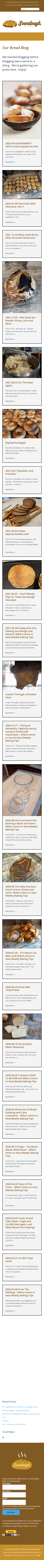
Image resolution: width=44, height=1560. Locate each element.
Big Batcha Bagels (16, 442)
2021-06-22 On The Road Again (19, 384)
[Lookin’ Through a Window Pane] (22, 675)
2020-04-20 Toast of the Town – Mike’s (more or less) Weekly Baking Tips (22, 1187)
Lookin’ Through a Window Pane (21, 696)
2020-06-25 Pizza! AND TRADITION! (18, 988)
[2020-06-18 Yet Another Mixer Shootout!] (22, 1027)
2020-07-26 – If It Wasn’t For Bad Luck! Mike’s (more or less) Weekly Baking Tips (21, 955)
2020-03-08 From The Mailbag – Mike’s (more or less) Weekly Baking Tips (20, 1292)
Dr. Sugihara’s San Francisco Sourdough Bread (20, 1407)
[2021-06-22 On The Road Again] (22, 363)
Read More (11, 162)
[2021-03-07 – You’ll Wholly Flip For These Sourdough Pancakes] (22, 575)
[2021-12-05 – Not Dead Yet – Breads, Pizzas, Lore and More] (22, 287)
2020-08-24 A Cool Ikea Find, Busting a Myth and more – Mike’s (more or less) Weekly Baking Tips (22, 825)
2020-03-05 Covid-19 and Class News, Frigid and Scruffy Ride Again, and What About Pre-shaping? (20, 1223)
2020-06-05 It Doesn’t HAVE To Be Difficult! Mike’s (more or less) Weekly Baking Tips (22, 1078)
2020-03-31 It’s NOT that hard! (19, 1260)
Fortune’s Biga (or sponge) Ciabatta (15, 1410)
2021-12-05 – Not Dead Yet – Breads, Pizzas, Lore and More (21, 320)
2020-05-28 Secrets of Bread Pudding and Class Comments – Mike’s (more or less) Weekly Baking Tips (22, 1114)
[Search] (38, 9)
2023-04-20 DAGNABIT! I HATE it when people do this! (22, 145)
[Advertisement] (11, 1360)
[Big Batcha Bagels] (22, 424)
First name (6, 1483)
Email (5, 1499)
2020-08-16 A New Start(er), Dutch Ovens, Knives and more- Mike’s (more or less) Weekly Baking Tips (21, 891)
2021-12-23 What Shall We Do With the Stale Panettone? (22, 236)
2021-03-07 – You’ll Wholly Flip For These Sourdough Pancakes (20, 596)
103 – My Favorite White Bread (14, 1424)
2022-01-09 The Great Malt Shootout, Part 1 (21, 205)
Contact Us (31, 1555)
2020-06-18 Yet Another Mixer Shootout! (19, 1045)
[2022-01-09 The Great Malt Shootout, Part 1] (22, 184)
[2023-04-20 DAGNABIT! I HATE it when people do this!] (22, 110)
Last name (6, 1491)
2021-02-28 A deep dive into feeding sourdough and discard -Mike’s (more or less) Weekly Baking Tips (21, 632)
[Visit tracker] (3, 1437)
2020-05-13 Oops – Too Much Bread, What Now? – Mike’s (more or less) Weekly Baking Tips (22, 1151)
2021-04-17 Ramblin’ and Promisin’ (19, 472)
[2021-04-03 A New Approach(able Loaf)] (22, 512)
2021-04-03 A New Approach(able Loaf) (17, 532)
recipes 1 (5, 1421)
